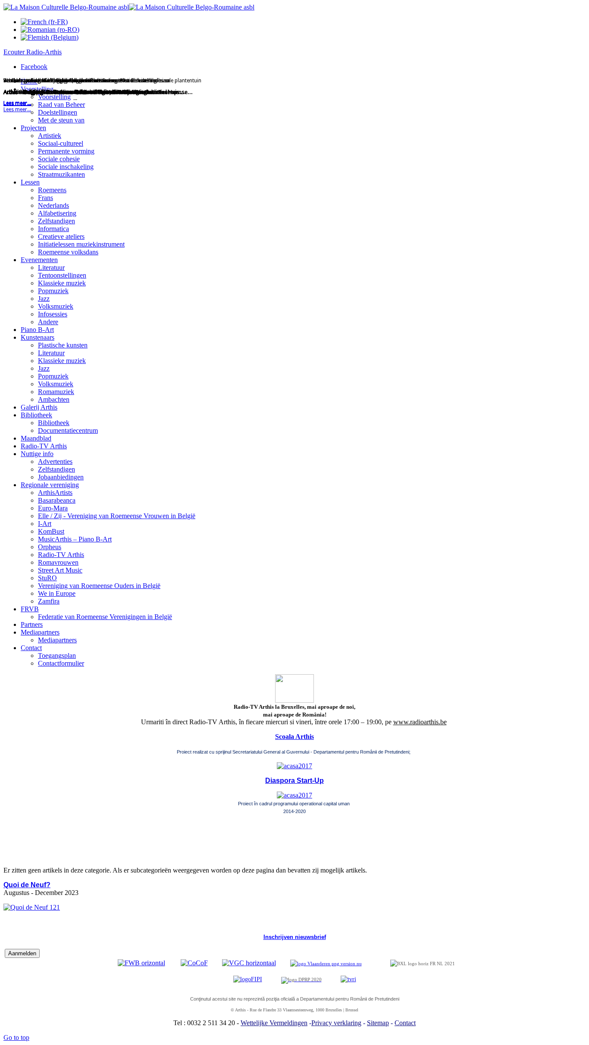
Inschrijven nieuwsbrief (294, 937)
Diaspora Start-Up (294, 780)
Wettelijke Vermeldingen (274, 1022)
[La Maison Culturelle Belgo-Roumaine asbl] (128, 7)
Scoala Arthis (294, 736)
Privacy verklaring (336, 1022)
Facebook (34, 66)
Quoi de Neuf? (26, 885)
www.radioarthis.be (420, 722)
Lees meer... (17, 109)
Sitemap (378, 1022)
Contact (405, 1022)
